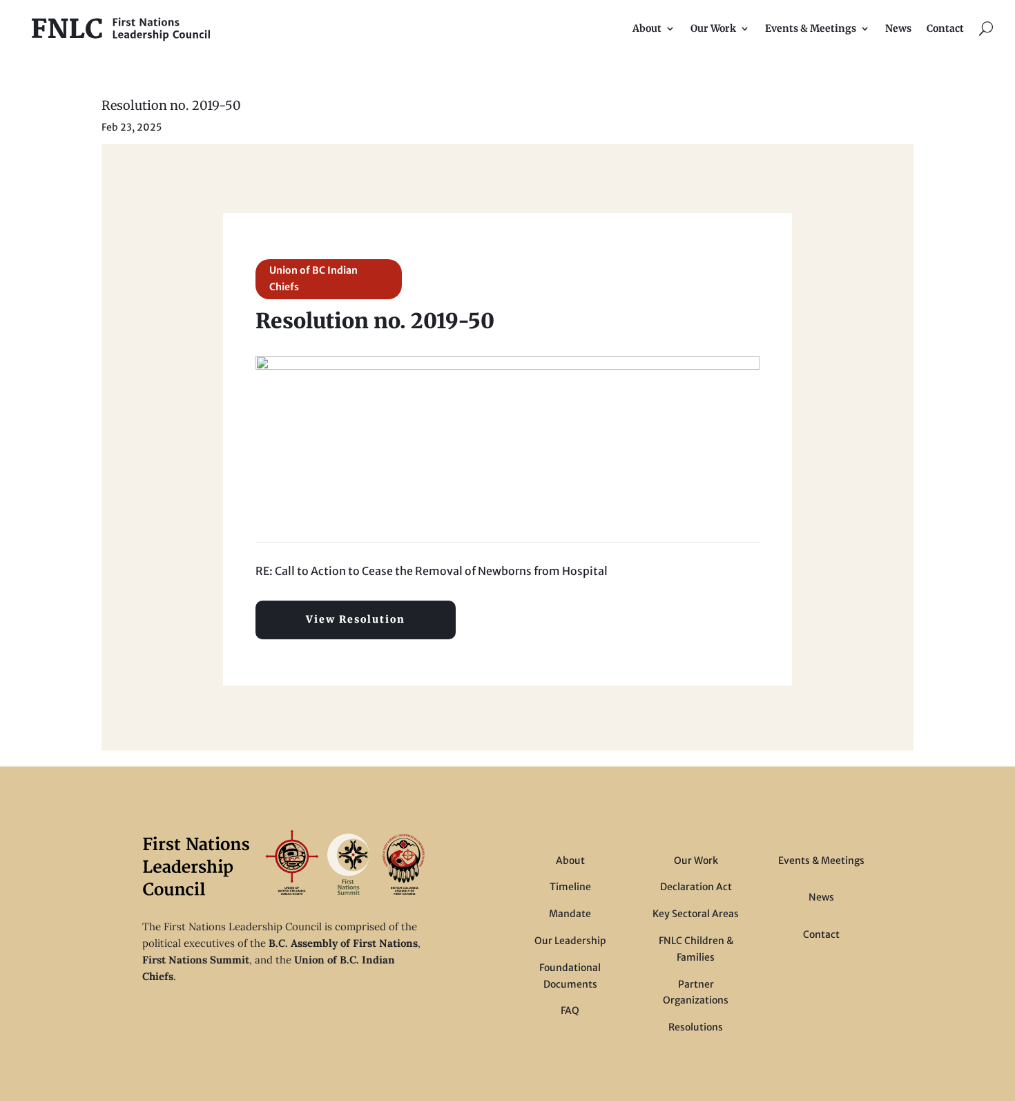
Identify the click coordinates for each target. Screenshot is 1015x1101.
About (646, 28)
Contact (945, 28)
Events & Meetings (810, 28)
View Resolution (355, 619)
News (898, 28)
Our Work (713, 28)
